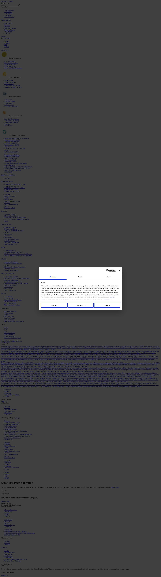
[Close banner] (119, 270)
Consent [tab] (52, 277)
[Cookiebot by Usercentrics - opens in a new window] (107, 270)
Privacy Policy (107, 299)
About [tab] (108, 277)
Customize (79, 305)
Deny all (53, 305)
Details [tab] (80, 277)
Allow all (107, 305)
